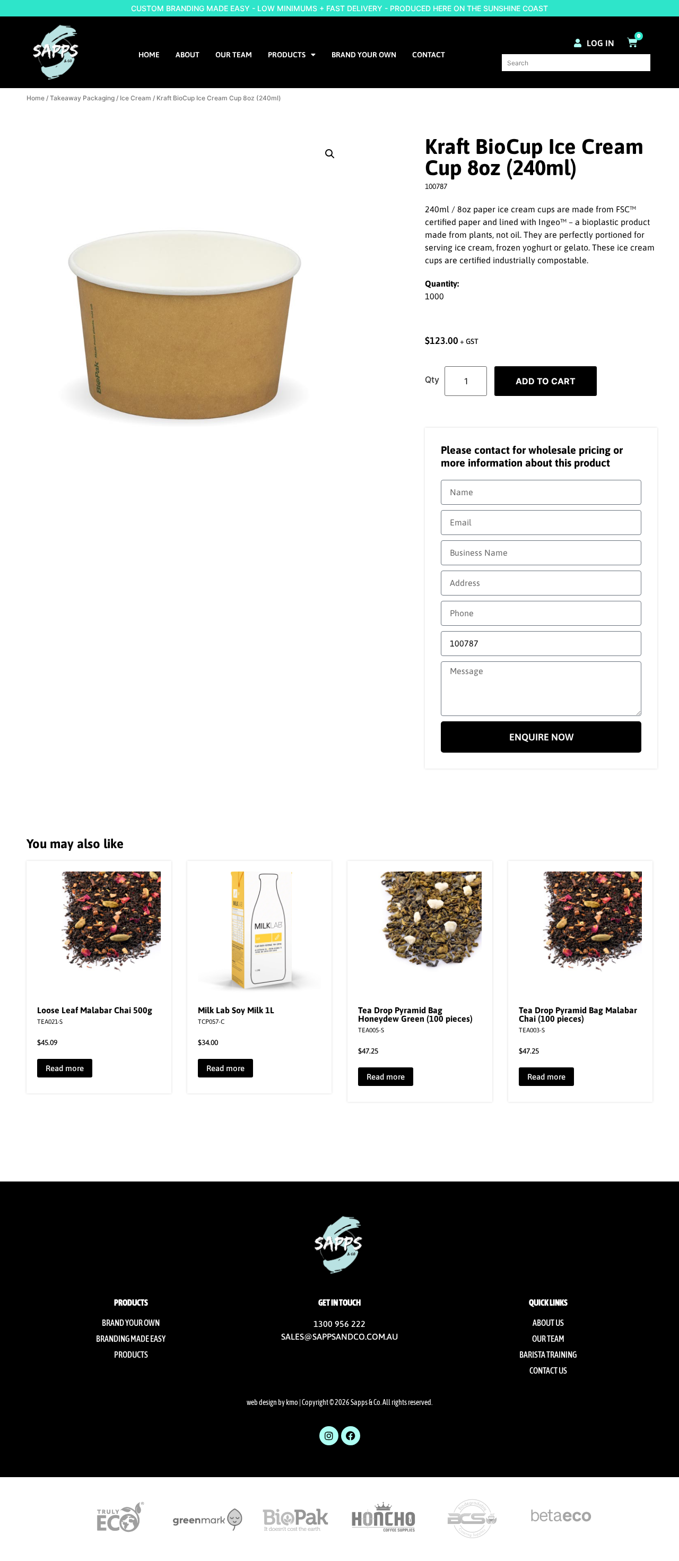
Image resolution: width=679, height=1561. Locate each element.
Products (287, 54)
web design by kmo (272, 1402)
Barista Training (548, 1354)
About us (548, 1322)
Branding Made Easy (131, 1338)
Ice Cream (135, 98)
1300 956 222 (339, 1324)
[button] (330, 153)
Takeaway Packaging (82, 98)
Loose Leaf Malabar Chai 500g (94, 1010)
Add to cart (546, 381)
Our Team (233, 54)
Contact (428, 54)
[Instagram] (328, 1435)
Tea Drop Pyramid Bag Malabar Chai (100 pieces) (578, 1014)
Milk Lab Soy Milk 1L (236, 1010)
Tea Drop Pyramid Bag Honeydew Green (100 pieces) (415, 1014)
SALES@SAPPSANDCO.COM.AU (339, 1336)
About (187, 54)
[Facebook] (350, 1435)
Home (149, 54)
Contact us (548, 1370)
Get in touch (339, 1302)
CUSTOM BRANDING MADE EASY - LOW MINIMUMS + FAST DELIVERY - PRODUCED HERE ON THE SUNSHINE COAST (339, 8)
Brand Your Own (364, 54)
